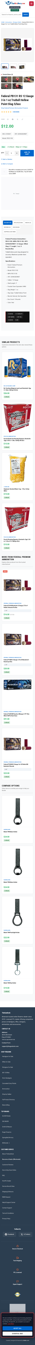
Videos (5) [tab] (28, 222)
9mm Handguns (7, 1078)
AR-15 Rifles (6, 1072)
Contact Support (7, 1208)
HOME (2, 22)
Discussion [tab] (16, 227)
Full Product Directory (8, 1099)
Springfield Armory (7, 1137)
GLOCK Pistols (6, 1116)
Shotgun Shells (17, 22)
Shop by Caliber (6, 1094)
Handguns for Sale (7, 1056)
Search (25, 14)
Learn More (11, 1323)
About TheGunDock (8, 1154)
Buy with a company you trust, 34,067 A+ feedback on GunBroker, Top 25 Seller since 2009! (21, 171)
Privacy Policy (6, 1218)
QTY (2, 153)
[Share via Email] (8, 119)
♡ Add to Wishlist (6, 159)
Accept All (18, 1328)
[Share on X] (17, 119)
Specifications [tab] (18, 222)
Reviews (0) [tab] (7, 227)
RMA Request (6, 1197)
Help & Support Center (8, 1202)
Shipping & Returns (7, 1191)
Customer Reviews (7, 1164)
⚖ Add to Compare (7, 164)
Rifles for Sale (6, 1062)
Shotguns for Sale (7, 1067)
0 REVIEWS (16, 112)
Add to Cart (27, 153)
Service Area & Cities (8, 1186)
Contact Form (6, 1043)
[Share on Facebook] (13, 119)
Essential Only (17, 1333)
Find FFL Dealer (6, 1181)
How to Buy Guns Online (9, 1170)
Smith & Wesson (7, 1127)
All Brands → (6, 1143)
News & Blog (6, 1105)
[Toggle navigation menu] (31, 3)
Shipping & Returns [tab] (10, 231)
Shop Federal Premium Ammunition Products (14, 108)
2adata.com (26, 1340)
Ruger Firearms (6, 1132)
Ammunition (8, 22)
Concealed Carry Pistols (9, 1083)
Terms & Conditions (8, 1213)
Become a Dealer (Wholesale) (11, 1159)
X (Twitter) (27, 1234)
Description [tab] (7, 222)
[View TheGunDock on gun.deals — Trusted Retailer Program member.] (17, 1312)
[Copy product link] (22, 119)
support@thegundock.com (10, 1046)
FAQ (3, 1175)
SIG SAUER (5, 1121)
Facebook (11, 1234)
